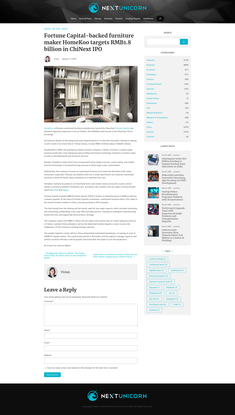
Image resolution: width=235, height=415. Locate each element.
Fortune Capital (122, 128)
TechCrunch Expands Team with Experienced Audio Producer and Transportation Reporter (173, 215)
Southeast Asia (157, 304)
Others (150, 122)
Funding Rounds (154, 84)
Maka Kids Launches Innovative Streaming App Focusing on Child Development (174, 179)
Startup (64, 29)
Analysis (150, 60)
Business (48, 29)
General (150, 89)
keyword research (158, 276)
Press (58, 29)
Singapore (172, 299)
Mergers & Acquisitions (157, 117)
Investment (152, 103)
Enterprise (151, 74)
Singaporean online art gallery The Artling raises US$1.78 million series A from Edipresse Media (65, 255)
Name (47, 330)
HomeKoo (48, 128)
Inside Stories (153, 98)
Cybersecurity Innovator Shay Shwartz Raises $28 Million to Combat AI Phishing (173, 235)
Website (47, 355)
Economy (151, 70)
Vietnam (150, 137)
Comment (49, 301)
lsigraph (154, 287)
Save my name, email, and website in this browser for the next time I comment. (82, 368)
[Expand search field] (160, 18)
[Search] (184, 42)
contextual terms (158, 264)
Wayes (66, 190)
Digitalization (156, 270)
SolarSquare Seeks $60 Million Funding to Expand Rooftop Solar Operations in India (174, 162)
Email (47, 343)
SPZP (55, 190)
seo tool (154, 299)
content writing (157, 259)
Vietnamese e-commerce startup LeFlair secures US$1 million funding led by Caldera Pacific (115, 255)
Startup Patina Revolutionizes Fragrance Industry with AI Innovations (172, 195)
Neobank (171, 287)
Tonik (177, 304)
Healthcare (152, 93)
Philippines (155, 293)
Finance (150, 79)
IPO (53, 29)
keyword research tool (160, 281)
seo (172, 293)
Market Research (154, 113)
